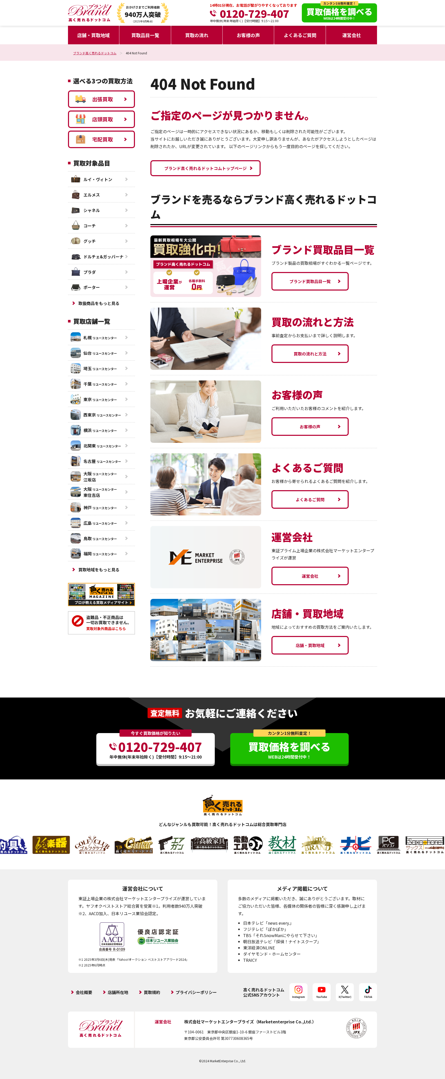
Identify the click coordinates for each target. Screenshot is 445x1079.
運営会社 (351, 35)
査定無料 (164, 713)
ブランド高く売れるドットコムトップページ (205, 168)
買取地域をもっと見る (98, 569)
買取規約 (152, 992)
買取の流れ (196, 35)
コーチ (89, 226)
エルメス (91, 195)
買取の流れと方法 (310, 354)
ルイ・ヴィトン (97, 179)
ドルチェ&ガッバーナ (103, 256)
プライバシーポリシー (196, 992)
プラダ (89, 272)
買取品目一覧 (145, 35)
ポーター (91, 287)
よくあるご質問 (300, 35)
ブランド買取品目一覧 (310, 281)
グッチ (89, 241)
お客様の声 (248, 35)
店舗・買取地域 (93, 35)
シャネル (91, 210)
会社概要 (84, 992)
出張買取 (102, 99)
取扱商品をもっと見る (98, 303)
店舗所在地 (118, 992)
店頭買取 (102, 119)
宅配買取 (102, 139)
